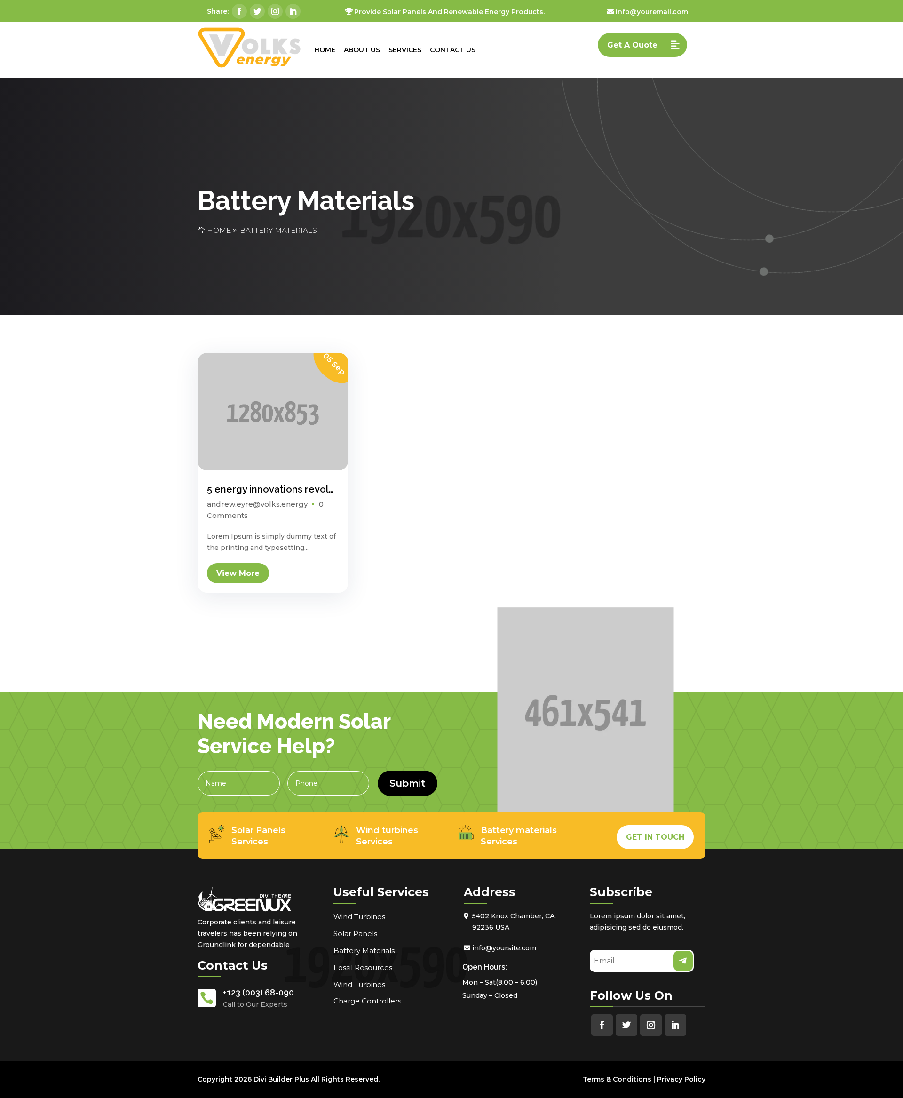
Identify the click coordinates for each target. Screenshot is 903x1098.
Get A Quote (632, 44)
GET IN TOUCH (655, 837)
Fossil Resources (362, 967)
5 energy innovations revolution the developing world (330, 489)
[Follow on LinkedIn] (293, 11)
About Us (362, 50)
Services (404, 50)
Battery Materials (278, 230)
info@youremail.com (652, 12)
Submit (407, 783)
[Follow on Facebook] (239, 11)
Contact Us (452, 50)
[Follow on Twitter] (257, 11)
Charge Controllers (367, 1000)
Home (324, 50)
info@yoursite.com (504, 948)
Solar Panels (355, 933)
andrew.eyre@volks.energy (257, 504)
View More (238, 573)
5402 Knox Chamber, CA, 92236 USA (514, 921)
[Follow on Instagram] (275, 11)
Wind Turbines (359, 916)
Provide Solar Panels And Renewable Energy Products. (449, 12)
